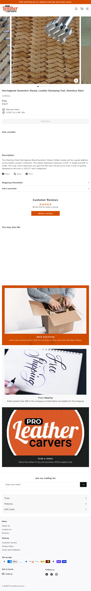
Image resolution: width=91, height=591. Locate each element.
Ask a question (9, 188)
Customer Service (9, 543)
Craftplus (6, 95)
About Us (6, 526)
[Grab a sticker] (45, 432)
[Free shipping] (45, 372)
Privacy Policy (8, 546)
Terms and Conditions (11, 550)
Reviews (5, 533)
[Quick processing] (45, 311)
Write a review (45, 213)
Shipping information (12, 182)
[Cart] (82, 8)
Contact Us (6, 529)
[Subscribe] (83, 484)
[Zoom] (76, 80)
